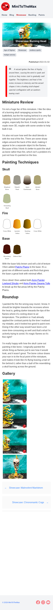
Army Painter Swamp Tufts (36, 283)
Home (4, 15)
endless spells (35, 50)
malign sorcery (9, 55)
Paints (42, 15)
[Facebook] (38, 602)
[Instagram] (43, 602)
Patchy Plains (22, 267)
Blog (11, 15)
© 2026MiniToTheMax (11, 602)
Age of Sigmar (9, 50)
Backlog (32, 15)
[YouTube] (48, 602)
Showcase (21, 15)
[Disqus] (26, 549)
